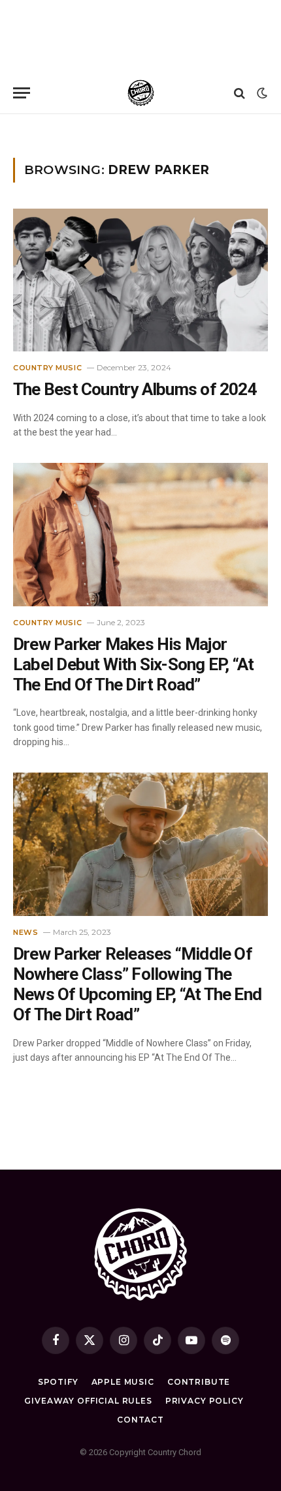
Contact (140, 1420)
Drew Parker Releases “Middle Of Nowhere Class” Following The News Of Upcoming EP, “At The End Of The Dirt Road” (137, 984)
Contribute (198, 1382)
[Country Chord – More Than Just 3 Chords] (141, 93)
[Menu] (21, 93)
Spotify (58, 1382)
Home (23, 130)
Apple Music (122, 1382)
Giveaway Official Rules (88, 1401)
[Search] (239, 93)
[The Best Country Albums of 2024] (140, 280)
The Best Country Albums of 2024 (135, 389)
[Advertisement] (140, 36)
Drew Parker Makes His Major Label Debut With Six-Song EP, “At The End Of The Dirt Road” (133, 664)
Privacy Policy (204, 1401)
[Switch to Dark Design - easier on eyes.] (261, 93)
